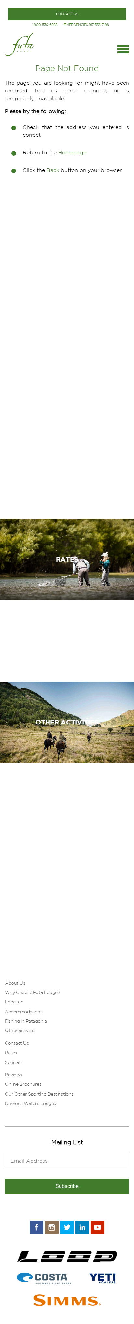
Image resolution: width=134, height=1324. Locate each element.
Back (53, 170)
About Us (15, 983)
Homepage (72, 152)
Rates (11, 1052)
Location (14, 1001)
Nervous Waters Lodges (30, 1103)
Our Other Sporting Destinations (39, 1093)
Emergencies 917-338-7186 (86, 25)
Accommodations (23, 1011)
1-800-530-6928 (44, 25)
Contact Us (17, 1043)
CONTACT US (67, 14)
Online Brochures (23, 1084)
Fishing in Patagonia (26, 1021)
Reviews (13, 1074)
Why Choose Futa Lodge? (32, 992)
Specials (13, 1062)
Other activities (20, 1030)
